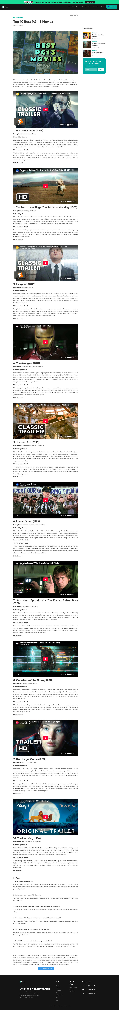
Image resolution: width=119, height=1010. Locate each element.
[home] (5, 7)
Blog (57, 1000)
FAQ (57, 997)
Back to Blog (74, 15)
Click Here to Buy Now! (46, 968)
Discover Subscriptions (73, 6)
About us (95, 6)
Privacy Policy (73, 987)
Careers (103, 6)
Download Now (112, 6)
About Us (58, 985)
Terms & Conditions (72, 990)
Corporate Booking (58, 991)
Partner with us (86, 6)
